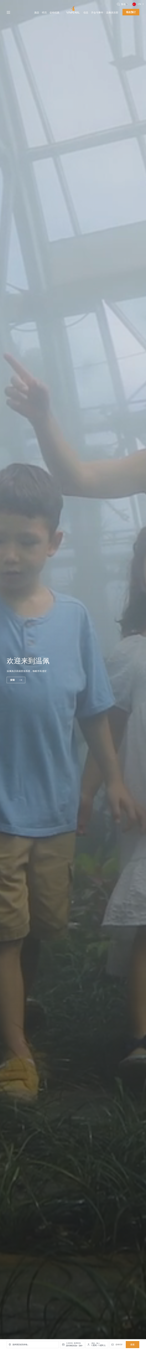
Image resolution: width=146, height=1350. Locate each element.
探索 (12, 679)
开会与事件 (97, 12)
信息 (85, 12)
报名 (123, 4)
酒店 (36, 12)
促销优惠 (54, 12)
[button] (127, 4)
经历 (44, 12)
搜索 (132, 1344)
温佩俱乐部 (112, 12)
